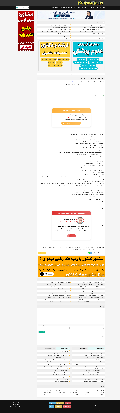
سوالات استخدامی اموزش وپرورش (45, 396)
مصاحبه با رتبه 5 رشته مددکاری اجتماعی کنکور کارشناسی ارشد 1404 (91, 291)
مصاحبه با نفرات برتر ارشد (84, 74)
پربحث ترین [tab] (82, 348)
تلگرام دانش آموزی (66, 406)
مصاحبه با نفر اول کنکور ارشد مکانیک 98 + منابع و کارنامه (93, 381)
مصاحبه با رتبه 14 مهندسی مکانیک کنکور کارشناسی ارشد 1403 (58, 295)
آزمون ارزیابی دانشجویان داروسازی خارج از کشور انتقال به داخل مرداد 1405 (56, 31)
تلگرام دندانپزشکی (60, 403)
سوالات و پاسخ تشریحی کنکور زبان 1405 (62, 38)
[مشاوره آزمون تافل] (71, 15)
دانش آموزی (99, 7)
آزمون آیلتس (51, 62)
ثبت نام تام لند (88, 396)
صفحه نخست (100, 74)
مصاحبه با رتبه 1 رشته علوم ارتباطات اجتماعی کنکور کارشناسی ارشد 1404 (90, 284)
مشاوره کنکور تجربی (61, 392)
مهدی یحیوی (102, 394)
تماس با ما (98, 402)
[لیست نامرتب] (50, 325)
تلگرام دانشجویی (58, 406)
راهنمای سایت (104, 402)
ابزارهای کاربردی (54, 7)
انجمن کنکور (73, 7)
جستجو (17, 8)
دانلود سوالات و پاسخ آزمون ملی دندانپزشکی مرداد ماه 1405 (59, 29)
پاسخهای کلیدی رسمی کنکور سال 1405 (63, 33)
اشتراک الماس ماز (75, 389)
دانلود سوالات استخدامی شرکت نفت (58, 396)
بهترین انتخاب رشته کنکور (100, 392)
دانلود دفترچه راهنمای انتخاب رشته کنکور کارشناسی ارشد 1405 (58, 25)
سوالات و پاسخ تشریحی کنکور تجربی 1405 (95, 36)
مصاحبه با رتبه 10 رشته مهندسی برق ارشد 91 (95, 372)
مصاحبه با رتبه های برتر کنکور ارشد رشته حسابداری (94, 366)
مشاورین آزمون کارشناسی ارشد (48, 59)
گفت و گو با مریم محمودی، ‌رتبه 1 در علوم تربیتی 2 (94, 370)
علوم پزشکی (92, 7)
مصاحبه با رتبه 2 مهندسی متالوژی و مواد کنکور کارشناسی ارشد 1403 (91, 299)
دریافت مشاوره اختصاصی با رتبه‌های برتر (71, 123)
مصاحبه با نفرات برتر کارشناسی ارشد (86, 249)
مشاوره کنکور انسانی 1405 (100, 389)
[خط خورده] (46, 325)
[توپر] (40, 325)
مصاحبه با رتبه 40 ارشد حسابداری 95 (96, 351)
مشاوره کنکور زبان (88, 389)
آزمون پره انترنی (81, 59)
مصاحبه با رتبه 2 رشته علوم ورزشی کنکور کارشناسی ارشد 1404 (92, 282)
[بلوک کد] (54, 325)
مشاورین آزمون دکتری (63, 59)
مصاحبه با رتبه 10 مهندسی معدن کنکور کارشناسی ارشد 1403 (59, 297)
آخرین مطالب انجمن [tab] (48, 348)
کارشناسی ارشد (93, 74)
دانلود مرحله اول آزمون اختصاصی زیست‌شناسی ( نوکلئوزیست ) (91, 29)
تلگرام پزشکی (68, 403)
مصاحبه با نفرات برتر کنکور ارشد (73, 249)
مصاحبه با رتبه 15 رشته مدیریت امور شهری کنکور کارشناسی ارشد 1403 (90, 295)
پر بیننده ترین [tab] (99, 348)
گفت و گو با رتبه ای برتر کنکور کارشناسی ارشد (79, 247)
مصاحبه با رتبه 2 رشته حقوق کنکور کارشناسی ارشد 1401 (59, 302)
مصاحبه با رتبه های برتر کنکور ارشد (98, 249)
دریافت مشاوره (71, 236)
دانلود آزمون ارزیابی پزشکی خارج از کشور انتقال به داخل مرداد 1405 (91, 31)
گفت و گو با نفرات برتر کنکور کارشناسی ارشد (63, 247)
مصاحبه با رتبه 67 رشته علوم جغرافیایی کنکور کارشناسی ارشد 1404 (58, 291)
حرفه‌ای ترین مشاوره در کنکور (86, 390)
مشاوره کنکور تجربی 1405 (46, 389)
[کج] (42, 325)
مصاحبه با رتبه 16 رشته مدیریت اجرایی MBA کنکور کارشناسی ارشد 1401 (90, 302)
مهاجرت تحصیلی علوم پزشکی (88, 65)
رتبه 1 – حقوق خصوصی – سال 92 (97, 368)
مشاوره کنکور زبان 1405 (100, 390)
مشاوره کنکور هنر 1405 (61, 394)
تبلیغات (78, 7)
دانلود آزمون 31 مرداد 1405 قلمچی (97, 33)
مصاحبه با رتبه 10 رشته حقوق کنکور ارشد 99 (95, 357)
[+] (59, 324)
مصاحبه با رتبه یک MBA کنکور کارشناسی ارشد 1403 (94, 293)
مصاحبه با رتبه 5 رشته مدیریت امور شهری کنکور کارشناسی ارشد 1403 (57, 299)
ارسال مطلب (110, 402)
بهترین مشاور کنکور (75, 394)
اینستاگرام (51, 406)
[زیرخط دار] (44, 325)
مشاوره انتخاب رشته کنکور (73, 392)
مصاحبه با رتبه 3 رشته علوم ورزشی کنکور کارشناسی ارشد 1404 (58, 284)
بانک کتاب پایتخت (101, 396)
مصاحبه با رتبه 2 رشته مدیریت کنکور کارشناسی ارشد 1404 (92, 289)
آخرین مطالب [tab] (64, 348)
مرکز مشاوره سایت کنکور (65, 7)
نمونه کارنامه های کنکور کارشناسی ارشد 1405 (95, 25)
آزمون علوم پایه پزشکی (93, 59)
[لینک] (56, 325)
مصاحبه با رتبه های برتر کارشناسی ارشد (48, 247)
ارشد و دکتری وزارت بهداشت (81, 62)
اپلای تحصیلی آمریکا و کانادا (55, 65)
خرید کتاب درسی (88, 392)
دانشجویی (85, 7)
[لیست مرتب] (48, 325)
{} (57, 324)
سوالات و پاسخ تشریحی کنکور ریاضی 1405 (62, 36)
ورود (39, 315)
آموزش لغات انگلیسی (74, 390)
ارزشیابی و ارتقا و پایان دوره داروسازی (88, 68)
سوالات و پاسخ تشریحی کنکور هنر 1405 (61, 381)
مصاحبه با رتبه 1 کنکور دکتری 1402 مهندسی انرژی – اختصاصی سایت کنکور (56, 289)
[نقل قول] (52, 325)
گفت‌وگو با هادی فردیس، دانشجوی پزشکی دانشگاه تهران (92, 353)
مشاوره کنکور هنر (48, 390)
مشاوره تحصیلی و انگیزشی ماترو (72, 396)
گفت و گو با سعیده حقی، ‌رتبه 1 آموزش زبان (95, 362)
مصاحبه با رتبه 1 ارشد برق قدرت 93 (97, 359)
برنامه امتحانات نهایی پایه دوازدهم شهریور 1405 (61, 27)
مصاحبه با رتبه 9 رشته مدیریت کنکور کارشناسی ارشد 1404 (59, 286)
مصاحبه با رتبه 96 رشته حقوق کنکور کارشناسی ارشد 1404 (59, 282)
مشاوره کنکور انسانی (61, 389)
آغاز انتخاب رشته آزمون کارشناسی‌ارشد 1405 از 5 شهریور (93, 27)
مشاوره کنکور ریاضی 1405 (46, 394)
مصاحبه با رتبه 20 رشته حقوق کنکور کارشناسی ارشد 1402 (59, 293)
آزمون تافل (59, 62)
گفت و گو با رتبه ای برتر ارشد (93, 247)
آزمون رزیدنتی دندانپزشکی (96, 62)
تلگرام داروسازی (52, 403)
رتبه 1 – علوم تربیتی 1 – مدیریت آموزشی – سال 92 (93, 379)
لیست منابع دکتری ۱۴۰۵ (60, 390)
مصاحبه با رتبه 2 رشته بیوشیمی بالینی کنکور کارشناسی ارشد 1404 (91, 286)
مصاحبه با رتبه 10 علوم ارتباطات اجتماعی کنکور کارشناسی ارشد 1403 (91, 297)
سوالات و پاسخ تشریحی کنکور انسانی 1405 (95, 38)
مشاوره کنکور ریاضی (47, 392)
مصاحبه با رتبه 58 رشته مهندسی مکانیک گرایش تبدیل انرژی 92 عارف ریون (89, 364)
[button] (40, 226)
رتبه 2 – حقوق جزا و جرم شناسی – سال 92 (95, 377)
